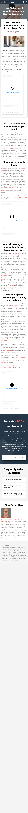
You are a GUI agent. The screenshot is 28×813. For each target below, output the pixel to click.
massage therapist (20, 357)
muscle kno (16, 61)
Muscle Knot (19, 32)
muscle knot (5, 133)
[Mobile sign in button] (23, 2)
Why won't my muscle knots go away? (13, 486)
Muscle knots (5, 50)
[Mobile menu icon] (1, 2)
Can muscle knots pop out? (13, 479)
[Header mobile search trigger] (26, 2)
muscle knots (5, 58)
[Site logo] (8, 2)
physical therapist (5, 287)
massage (9, 189)
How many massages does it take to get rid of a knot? (13, 494)
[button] (14, 479)
